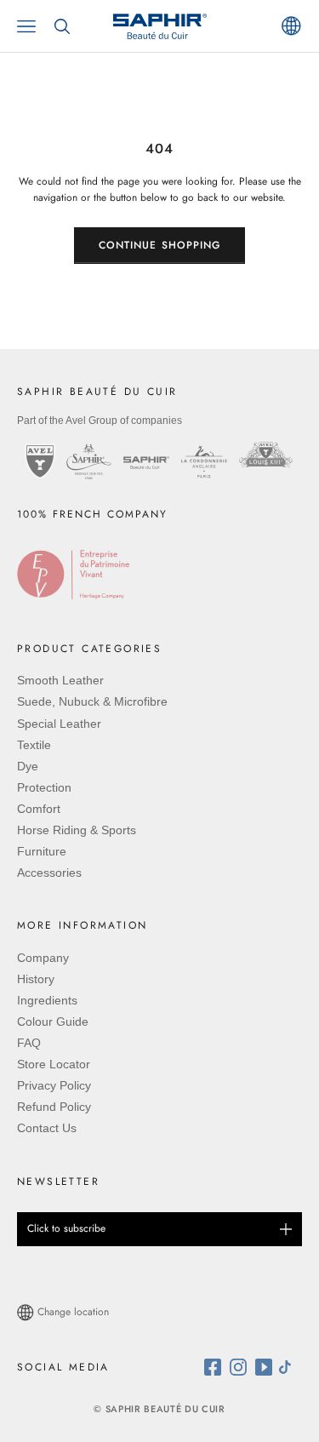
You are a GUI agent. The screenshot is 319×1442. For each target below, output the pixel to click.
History (35, 979)
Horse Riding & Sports (76, 830)
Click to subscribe (66, 1228)
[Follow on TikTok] (289, 1367)
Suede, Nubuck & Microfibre (92, 701)
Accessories (49, 872)
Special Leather (59, 723)
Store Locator (53, 1064)
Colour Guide (52, 1021)
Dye (27, 766)
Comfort (38, 808)
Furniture (41, 851)
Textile (34, 745)
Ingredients (47, 1000)
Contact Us (47, 1128)
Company (43, 957)
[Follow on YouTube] (265, 1367)
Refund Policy (54, 1106)
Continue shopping (159, 245)
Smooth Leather (60, 680)
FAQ (29, 1043)
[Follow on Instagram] (242, 1367)
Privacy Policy (54, 1085)
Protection (44, 787)
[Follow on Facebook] (217, 1367)
